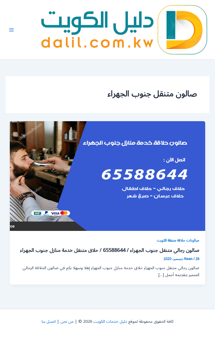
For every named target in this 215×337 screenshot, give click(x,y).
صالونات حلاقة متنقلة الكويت (178, 240)
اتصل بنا (49, 321)
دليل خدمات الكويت (110, 321)
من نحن (67, 321)
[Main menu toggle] (11, 30)
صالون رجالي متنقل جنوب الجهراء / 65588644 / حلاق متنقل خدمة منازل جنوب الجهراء (109, 250)
